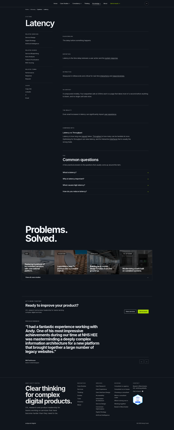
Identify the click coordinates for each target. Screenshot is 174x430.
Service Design (30, 37)
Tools (79, 398)
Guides (79, 395)
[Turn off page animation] (147, 4)
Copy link (28, 89)
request (84, 136)
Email (27, 98)
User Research (100, 386)
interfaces (113, 139)
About (105, 3)
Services (80, 389)
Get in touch (143, 311)
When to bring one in (121, 400)
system (107, 58)
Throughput (97, 136)
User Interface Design (103, 392)
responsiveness (118, 76)
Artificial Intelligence (32, 43)
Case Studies (81, 386)
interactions (104, 76)
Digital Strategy (30, 40)
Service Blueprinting (32, 53)
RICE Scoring (29, 63)
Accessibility (100, 395)
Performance (29, 73)
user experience (110, 114)
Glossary (32, 9)
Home (55, 3)
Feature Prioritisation (32, 60)
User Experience (101, 389)
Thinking (87, 3)
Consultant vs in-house (122, 389)
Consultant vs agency (121, 386)
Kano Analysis (30, 56)
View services (130, 311)
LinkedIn (28, 92)
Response (28, 76)
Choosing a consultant (121, 392)
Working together (120, 404)
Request (28, 79)
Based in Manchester (121, 407)
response (114, 58)
